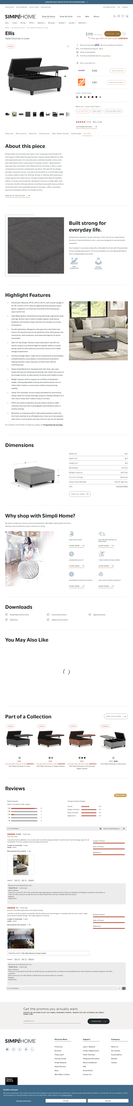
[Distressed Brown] (96, 97)
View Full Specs (78, 494)
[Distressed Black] (92, 97)
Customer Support (109, 7)
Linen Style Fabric (82, 111)
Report (31, 880)
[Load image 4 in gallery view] (27, 114)
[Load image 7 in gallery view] (48, 114)
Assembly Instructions (19, 614)
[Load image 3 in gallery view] (21, 114)
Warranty (14, 619)
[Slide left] (11, 76)
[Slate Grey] (77, 97)
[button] (124, 33)
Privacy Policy (67, 1095)
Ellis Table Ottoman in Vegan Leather (51, 766)
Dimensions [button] (44, 133)
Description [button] (21, 133)
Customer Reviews (84, 127)
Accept (65, 1101)
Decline (108, 1101)
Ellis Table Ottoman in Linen (19, 766)
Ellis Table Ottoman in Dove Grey (113, 764)
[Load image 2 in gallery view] (14, 114)
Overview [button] (9, 133)
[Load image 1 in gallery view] (7, 114)
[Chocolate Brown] (81, 97)
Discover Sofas (46, 7)
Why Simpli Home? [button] (60, 133)
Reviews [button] (87, 133)
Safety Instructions (60, 619)
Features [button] (33, 133)
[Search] (114, 16)
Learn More (74, 546)
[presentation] (20, 865)
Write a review (97, 122)
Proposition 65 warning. (53, 425)
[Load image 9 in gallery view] (61, 114)
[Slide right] (65, 76)
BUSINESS (125, 7)
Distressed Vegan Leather (113, 111)
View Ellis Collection (15, 195)
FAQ (119, 7)
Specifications (100, 614)
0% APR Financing (21, 7)
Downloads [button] (76, 133)
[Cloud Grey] (100, 97)
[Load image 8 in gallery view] (54, 114)
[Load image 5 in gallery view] (34, 114)
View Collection (113, 716)
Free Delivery (9, 7)
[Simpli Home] (20, 16)
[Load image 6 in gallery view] (41, 114)
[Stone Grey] (85, 97)
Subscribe (96, 1021)
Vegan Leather (97, 111)
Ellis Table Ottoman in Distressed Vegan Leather (82, 767)
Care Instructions (59, 614)
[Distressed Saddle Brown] (88, 97)
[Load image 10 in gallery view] (68, 114)
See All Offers (34, 7)
